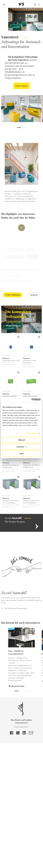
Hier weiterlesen (15, 326)
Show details (32, 433)
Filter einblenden (13, 295)
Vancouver (5, 358)
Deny (21, 453)
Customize (20, 447)
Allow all (21, 440)
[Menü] (4, 4)
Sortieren (34, 295)
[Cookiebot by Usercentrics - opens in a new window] (31, 399)
